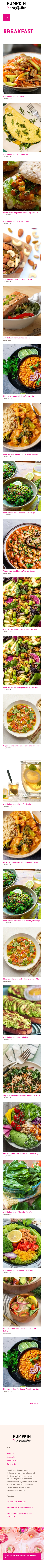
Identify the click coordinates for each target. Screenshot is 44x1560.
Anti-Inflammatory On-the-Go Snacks (17, 280)
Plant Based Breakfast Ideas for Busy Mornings (21, 921)
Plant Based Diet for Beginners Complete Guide (21, 687)
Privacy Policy (12, 1460)
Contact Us (11, 1457)
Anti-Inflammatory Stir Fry (13, 96)
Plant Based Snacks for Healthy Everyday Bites (21, 979)
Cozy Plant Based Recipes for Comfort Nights (20, 862)
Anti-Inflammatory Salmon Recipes (16, 338)
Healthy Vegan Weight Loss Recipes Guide (19, 396)
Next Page (35, 1403)
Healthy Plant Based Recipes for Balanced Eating (19, 1330)
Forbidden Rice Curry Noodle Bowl (20, 1508)
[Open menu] (39, 6)
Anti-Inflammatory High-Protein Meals (18, 1270)
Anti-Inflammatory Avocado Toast (16, 1037)
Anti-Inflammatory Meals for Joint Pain (18, 1212)
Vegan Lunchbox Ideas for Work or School (19, 571)
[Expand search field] (6, 17)
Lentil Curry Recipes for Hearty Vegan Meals (20, 213)
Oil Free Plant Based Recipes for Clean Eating (20, 1154)
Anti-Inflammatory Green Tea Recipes (17, 804)
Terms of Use (12, 1464)
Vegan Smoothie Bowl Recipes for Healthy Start (21, 1095)
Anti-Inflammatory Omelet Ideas (16, 154)
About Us (10, 1453)
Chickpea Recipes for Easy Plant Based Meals (20, 629)
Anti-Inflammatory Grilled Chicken (16, 221)
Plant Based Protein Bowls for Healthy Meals (20, 454)
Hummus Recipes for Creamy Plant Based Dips (21, 1389)
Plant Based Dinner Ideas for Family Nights (19, 513)
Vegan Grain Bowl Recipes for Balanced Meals (21, 746)
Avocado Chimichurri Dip (16, 1502)
